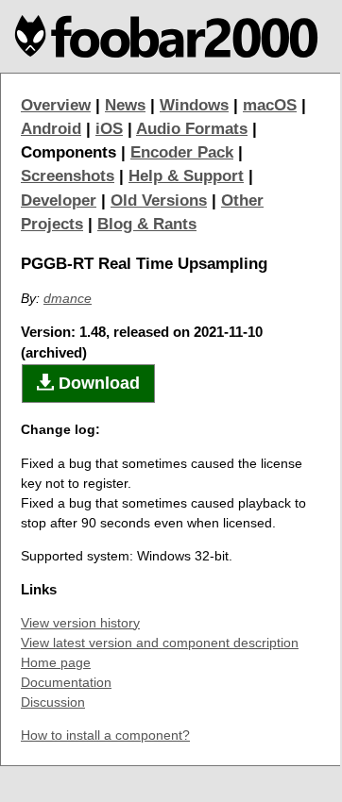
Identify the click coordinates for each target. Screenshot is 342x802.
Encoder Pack (181, 152)
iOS (109, 129)
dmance (67, 298)
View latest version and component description (160, 642)
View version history (80, 622)
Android (51, 129)
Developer (58, 200)
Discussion (53, 702)
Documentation (66, 682)
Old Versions (159, 200)
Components (68, 152)
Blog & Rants (147, 224)
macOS (270, 105)
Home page (56, 662)
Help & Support (186, 176)
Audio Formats (192, 129)
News (125, 105)
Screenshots (67, 176)
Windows (194, 105)
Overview (56, 105)
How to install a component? (105, 735)
